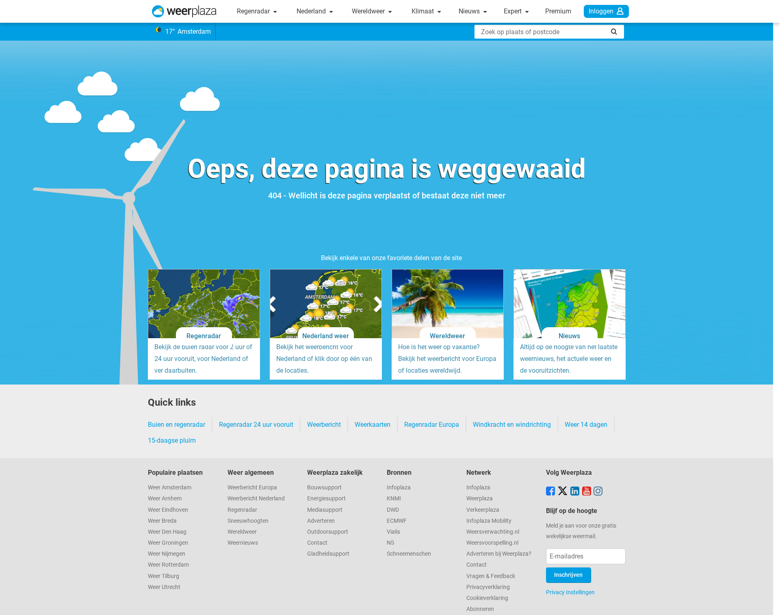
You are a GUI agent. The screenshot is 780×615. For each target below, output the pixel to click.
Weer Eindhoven (168, 509)
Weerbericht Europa (252, 487)
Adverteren (321, 520)
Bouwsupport (324, 487)
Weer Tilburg (163, 576)
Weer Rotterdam (168, 564)
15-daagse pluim (172, 440)
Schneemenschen (409, 553)
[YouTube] (586, 492)
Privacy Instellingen (570, 592)
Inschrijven (568, 575)
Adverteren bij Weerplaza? (498, 553)
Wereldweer (369, 11)
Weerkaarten (372, 424)
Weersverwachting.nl (492, 531)
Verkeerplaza (482, 509)
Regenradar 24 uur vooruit (256, 424)
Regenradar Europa (431, 424)
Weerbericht (324, 424)
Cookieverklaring (487, 598)
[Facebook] (550, 492)
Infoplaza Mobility (488, 520)
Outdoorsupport (327, 531)
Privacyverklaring (488, 587)
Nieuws (470, 11)
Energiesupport (326, 498)
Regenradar (254, 11)
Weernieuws (243, 542)
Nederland (312, 11)
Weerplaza (479, 498)
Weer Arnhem (165, 498)
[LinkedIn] (574, 492)
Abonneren (480, 609)
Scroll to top (767, 601)
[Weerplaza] (184, 11)
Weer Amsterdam (169, 487)
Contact (317, 542)
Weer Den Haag (167, 531)
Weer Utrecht (164, 587)
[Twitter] (562, 492)
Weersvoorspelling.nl (492, 542)
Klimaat (424, 11)
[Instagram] (598, 492)
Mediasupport (324, 509)
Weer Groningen (168, 542)
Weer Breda (162, 520)
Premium (558, 11)
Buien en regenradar (176, 424)
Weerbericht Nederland (256, 498)
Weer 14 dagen (586, 424)
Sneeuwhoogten (248, 520)
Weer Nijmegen (166, 553)
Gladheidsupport (328, 553)
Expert (513, 11)
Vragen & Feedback (490, 576)
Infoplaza (399, 487)
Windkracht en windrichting (512, 424)
